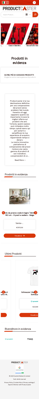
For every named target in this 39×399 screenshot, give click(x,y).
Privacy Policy (8, 382)
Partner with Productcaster (22, 385)
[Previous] (3, 35)
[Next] (35, 35)
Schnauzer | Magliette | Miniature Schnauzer (20, 293)
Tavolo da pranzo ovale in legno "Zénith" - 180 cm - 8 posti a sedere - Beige (19, 214)
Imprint (10, 385)
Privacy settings (29, 382)
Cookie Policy (18, 382)
